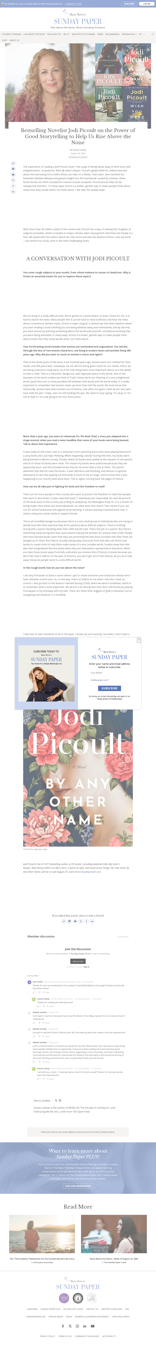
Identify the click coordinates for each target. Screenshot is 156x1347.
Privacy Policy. (117, 698)
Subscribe (110, 688)
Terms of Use (102, 698)
